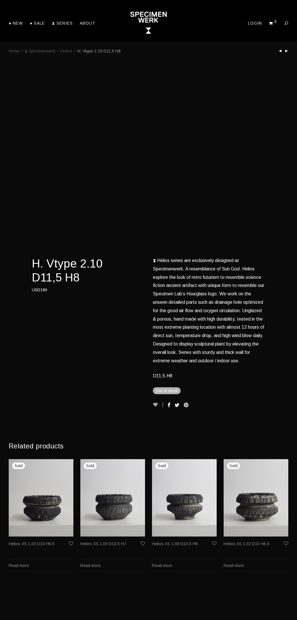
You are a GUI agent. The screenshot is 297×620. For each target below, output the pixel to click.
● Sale (37, 23)
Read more (19, 565)
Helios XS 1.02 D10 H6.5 (246, 543)
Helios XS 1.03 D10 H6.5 (32, 543)
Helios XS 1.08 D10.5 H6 (175, 543)
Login (255, 23)
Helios (66, 51)
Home (14, 51)
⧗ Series (62, 23)
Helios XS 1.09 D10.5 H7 (103, 543)
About (87, 23)
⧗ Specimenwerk (40, 51)
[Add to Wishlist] (158, 404)
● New (16, 23)
